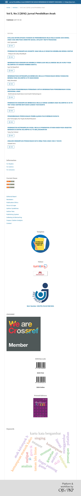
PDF (11, 46)
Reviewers (10, 199)
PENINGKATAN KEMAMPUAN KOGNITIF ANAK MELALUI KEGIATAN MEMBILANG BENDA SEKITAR (40, 51)
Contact (9, 223)
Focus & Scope (11, 205)
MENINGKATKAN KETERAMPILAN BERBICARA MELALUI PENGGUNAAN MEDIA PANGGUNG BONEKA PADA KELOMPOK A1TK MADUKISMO (38, 77)
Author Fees (10, 211)
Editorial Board (11, 196)
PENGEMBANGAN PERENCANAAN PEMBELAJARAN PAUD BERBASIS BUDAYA (33, 116)
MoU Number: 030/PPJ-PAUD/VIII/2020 (40, 306)
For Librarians (11, 170)
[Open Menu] (6, 2)
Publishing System (13, 214)
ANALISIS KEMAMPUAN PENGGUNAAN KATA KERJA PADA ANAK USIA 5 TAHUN (34, 141)
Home (8, 7)
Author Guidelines (13, 208)
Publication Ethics (12, 202)
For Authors (10, 167)
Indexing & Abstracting (14, 217)
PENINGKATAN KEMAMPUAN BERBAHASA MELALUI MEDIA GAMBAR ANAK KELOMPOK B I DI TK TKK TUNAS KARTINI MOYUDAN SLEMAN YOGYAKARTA (40, 104)
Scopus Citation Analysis (15, 220)
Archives (15, 7)
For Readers (10, 164)
